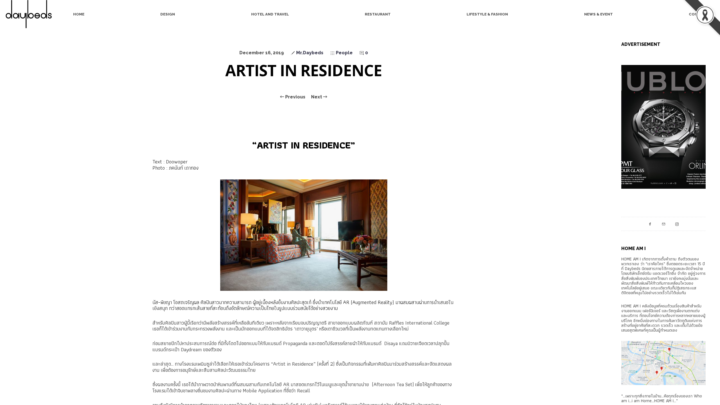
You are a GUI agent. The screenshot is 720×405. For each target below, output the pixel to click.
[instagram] (677, 224)
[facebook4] (650, 224)
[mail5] (663, 224)
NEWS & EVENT (598, 14)
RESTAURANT (378, 14)
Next (317, 97)
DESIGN (167, 14)
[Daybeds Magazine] (31, 14)
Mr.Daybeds (309, 52)
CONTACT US (701, 14)
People (344, 52)
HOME (78, 14)
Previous (294, 97)
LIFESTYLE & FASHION (487, 14)
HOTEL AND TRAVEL (270, 14)
